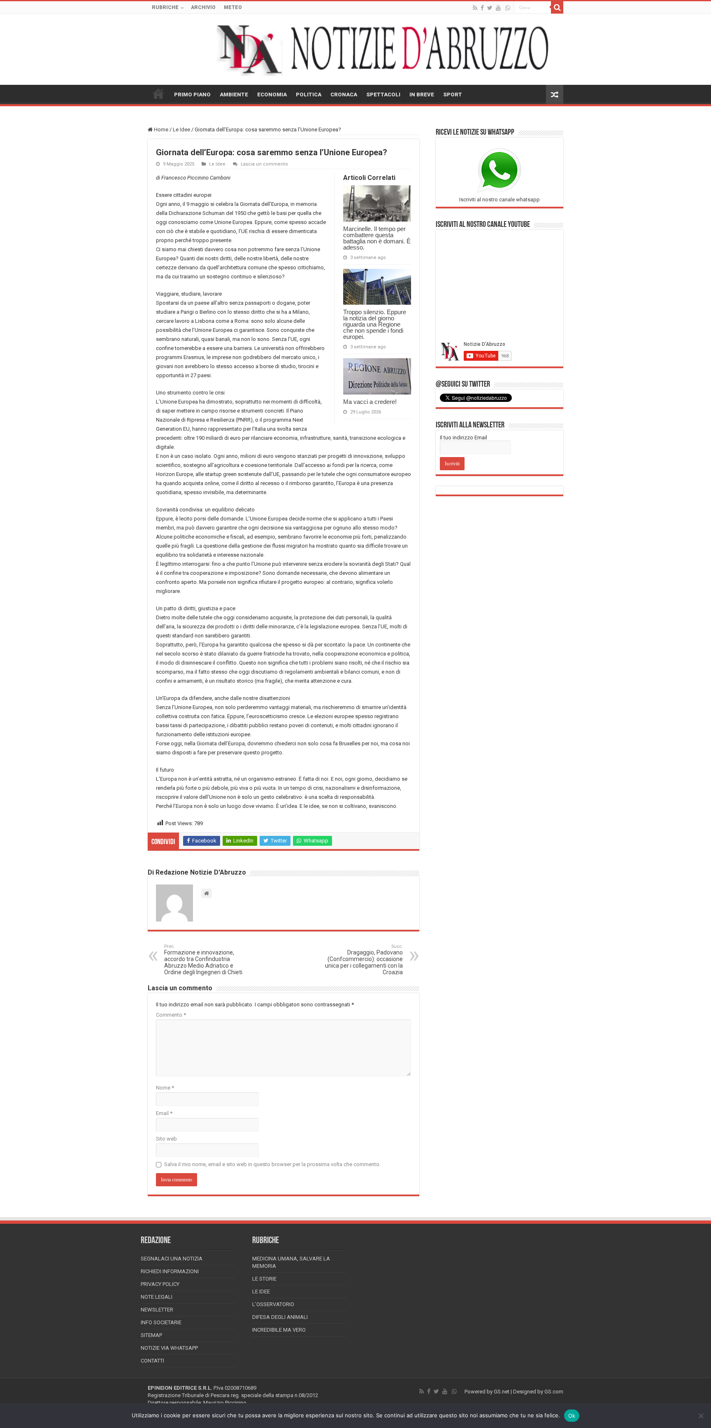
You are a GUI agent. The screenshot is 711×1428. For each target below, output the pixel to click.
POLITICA (308, 94)
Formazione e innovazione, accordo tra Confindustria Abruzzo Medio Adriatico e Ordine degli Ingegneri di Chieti (203, 959)
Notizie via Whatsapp (169, 1348)
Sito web (166, 1139)
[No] (701, 1416)
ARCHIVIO (203, 7)
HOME (158, 93)
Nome (165, 1088)
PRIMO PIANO (192, 94)
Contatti (152, 1361)
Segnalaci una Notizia (171, 1258)
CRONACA (343, 94)
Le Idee (181, 129)
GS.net (501, 1391)
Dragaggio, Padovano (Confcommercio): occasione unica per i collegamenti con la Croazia (364, 959)
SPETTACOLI (383, 94)
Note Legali (156, 1297)
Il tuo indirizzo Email (463, 437)
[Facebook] (482, 8)
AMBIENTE (234, 94)
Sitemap (151, 1335)
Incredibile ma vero (279, 1330)
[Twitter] (489, 8)
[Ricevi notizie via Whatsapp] (507, 8)
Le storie (264, 1279)
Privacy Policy (160, 1284)
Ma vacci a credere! (370, 401)
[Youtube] (498, 8)
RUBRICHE (165, 7)
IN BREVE (421, 94)
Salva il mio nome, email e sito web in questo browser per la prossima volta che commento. (272, 1164)
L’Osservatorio (273, 1304)
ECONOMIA (272, 94)
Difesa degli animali (280, 1317)
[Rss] (475, 8)
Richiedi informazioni (170, 1271)
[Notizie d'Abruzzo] (355, 49)
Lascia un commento (264, 164)
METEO (233, 7)
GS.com (553, 1391)
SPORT (452, 94)
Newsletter (157, 1310)
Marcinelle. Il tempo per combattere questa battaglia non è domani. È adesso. (377, 238)
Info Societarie (161, 1322)
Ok (572, 1415)
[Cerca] (557, 7)
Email (164, 1113)
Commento (171, 1015)
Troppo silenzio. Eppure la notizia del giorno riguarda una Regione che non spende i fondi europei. (374, 324)
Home (160, 129)
